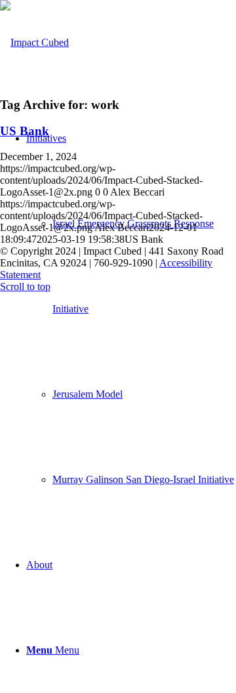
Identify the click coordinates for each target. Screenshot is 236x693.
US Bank (24, 131)
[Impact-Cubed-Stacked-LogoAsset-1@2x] (34, 42)
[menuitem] (131, 309)
